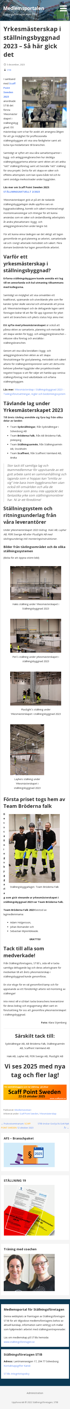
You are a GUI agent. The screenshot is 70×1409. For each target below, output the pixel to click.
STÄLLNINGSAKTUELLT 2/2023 (21, 191)
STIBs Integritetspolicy (16, 1373)
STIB (9, 69)
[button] (64, 6)
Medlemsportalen (23, 8)
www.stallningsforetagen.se (19, 1341)
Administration (35, 1393)
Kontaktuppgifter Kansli (17, 1365)
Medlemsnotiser (23, 1109)
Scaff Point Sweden (29, 1113)
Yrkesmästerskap (47, 1113)
